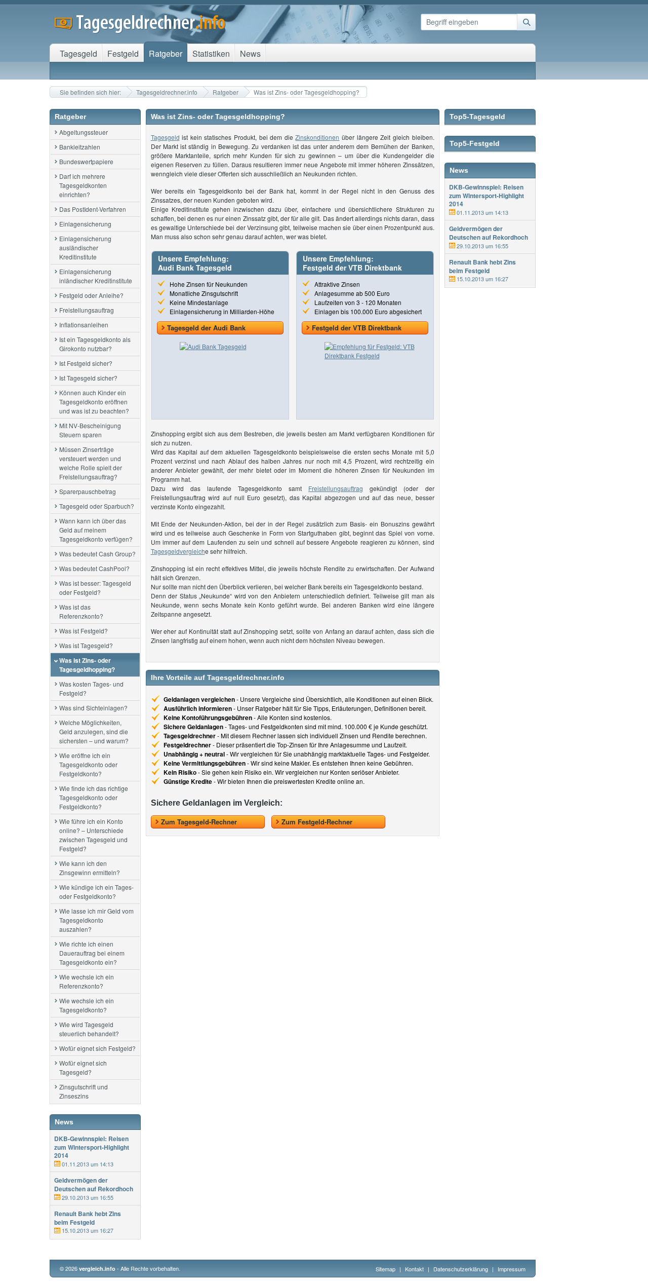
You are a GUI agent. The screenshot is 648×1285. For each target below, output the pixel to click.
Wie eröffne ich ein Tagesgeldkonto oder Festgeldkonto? (88, 764)
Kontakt (414, 1269)
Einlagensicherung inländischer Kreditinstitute (95, 276)
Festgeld (123, 53)
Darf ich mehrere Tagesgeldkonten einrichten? (83, 185)
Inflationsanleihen (83, 324)
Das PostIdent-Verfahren (92, 209)
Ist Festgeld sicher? (85, 363)
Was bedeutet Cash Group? (97, 553)
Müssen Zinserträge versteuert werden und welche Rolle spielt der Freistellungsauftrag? (90, 463)
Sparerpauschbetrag (87, 491)
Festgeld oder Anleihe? (91, 295)
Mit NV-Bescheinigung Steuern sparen (90, 430)
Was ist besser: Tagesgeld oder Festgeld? (95, 587)
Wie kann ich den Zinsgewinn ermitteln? (89, 868)
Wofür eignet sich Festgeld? (97, 1048)
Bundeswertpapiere (86, 161)
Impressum (511, 1269)
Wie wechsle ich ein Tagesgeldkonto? (86, 1005)
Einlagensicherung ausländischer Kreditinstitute (85, 247)
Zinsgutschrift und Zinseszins (83, 1091)
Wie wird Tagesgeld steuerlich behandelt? (89, 1029)
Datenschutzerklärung (461, 1269)
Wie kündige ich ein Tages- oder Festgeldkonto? (96, 891)
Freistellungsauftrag (86, 310)
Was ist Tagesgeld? (86, 645)
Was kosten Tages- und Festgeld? (91, 688)
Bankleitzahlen (79, 146)
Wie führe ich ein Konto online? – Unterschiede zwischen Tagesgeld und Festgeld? (93, 835)
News (250, 53)
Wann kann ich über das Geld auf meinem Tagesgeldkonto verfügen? (96, 529)
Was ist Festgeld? (83, 630)
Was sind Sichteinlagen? (93, 707)
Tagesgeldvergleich (178, 551)
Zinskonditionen (317, 137)
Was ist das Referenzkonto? (81, 611)
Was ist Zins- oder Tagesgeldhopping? (87, 665)
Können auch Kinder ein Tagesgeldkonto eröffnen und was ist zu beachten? (94, 401)
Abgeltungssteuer (83, 132)
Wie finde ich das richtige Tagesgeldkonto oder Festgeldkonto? (93, 797)
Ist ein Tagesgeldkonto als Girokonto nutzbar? (95, 344)
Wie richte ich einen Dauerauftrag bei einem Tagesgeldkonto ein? (92, 952)
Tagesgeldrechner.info (166, 92)
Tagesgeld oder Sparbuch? (96, 506)
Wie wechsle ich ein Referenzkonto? (86, 981)
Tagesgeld (165, 137)
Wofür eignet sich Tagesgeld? (83, 1067)
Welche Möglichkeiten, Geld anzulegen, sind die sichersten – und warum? (94, 731)
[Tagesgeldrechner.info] (140, 30)
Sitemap (385, 1269)
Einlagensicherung (85, 223)
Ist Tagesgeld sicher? (88, 377)
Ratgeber (225, 92)
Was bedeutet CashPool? (94, 568)
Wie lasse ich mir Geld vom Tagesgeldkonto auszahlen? (96, 919)
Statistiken (211, 53)
